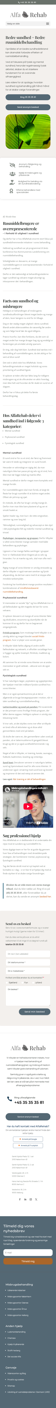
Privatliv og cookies (15, 1379)
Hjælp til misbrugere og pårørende (30, 174)
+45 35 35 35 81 (28, 2)
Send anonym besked (28, 107)
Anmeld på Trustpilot (28, 1145)
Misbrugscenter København (19, 1296)
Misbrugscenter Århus (17, 1309)
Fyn (26, 982)
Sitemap (11, 1385)
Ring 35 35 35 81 (28, 97)
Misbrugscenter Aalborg (17, 1315)
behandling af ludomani (37, 1068)
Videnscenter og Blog (16, 1373)
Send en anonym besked (28, 1116)
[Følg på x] (36, 1199)
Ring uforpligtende (24, 1097)
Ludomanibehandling (16, 1331)
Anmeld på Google (28, 1138)
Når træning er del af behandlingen (29, 779)
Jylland (38, 982)
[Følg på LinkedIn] (25, 1199)
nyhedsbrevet (21, 1236)
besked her (45, 896)
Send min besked (35, 1011)
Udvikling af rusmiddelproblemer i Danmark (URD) (28, 1392)
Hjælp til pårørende (15, 1344)
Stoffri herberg (13, 1350)
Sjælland (13, 982)
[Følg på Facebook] (20, 1199)
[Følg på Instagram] (31, 1199)
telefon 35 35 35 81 (15, 944)
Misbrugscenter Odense (17, 1302)
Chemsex (11, 1338)
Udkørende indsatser (16, 1290)
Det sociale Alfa (14, 1356)
